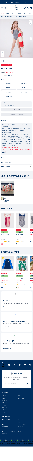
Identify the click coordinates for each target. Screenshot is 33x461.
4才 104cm (24, 83)
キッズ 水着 (15, 16)
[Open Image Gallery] (2, 55)
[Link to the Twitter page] (14, 365)
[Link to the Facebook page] (9, 365)
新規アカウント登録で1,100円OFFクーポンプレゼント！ (16, 2)
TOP (2, 16)
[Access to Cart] (31, 8)
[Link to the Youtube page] (25, 365)
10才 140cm (24, 92)
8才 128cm (9, 92)
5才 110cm (8, 87)
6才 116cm (24, 87)
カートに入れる (17, 109)
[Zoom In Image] (2, 52)
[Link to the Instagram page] (20, 365)
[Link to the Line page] (30, 365)
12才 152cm (9, 96)
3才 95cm (8, 83)
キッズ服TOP (8, 16)
